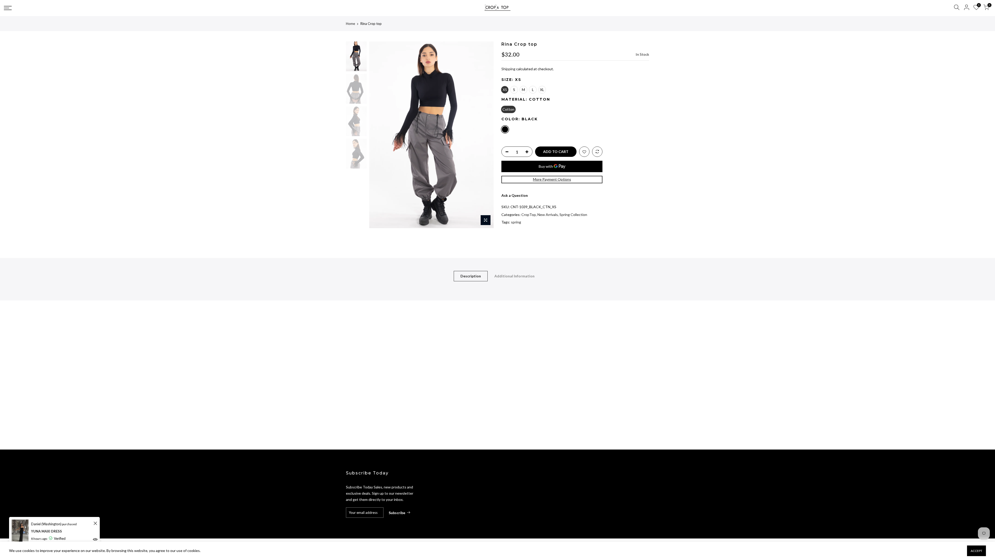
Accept (976, 551)
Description (470, 276)
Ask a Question (514, 195)
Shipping (508, 69)
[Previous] (378, 134)
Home (350, 24)
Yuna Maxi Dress (46, 531)
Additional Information (514, 276)
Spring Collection (573, 214)
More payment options (552, 179)
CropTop (528, 214)
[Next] (484, 134)
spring (516, 222)
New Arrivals (547, 214)
